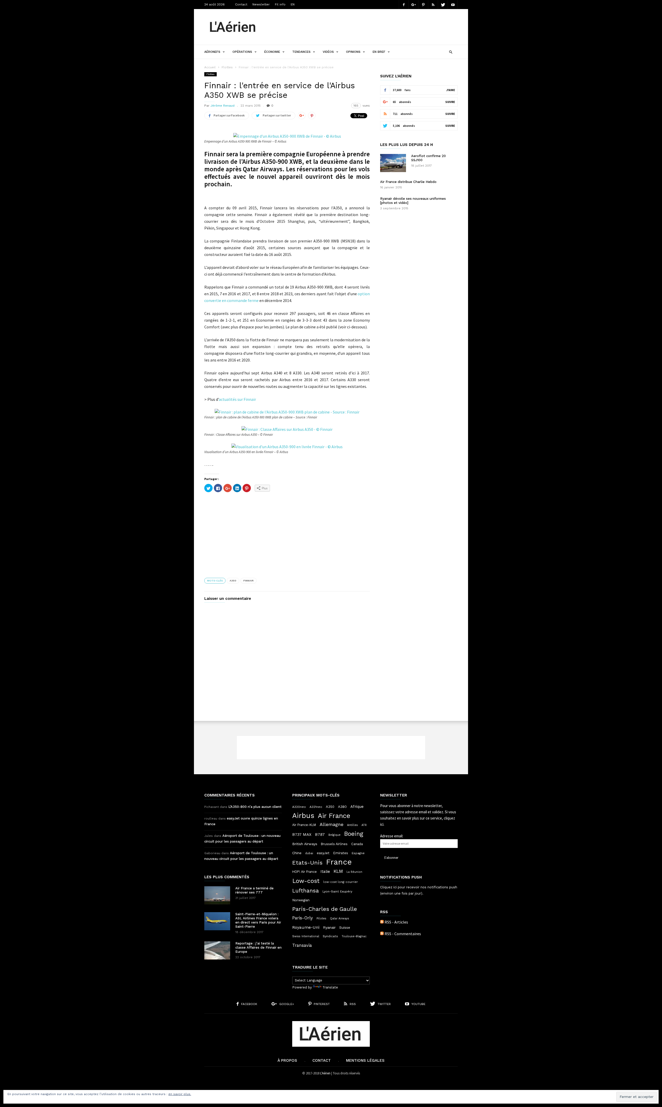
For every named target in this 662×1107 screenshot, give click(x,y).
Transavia (302, 945)
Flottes (227, 67)
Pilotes (321, 918)
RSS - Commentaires (403, 933)
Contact (241, 4)
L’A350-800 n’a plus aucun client (255, 807)
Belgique (334, 835)
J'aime (450, 90)
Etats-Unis (307, 862)
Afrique (357, 806)
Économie (272, 52)
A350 (233, 580)
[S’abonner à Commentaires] (382, 933)
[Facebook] (404, 4)
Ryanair (329, 927)
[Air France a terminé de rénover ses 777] (217, 895)
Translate (330, 987)
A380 (342, 807)
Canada (357, 844)
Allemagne (331, 824)
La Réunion (354, 872)
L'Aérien (325, 1073)
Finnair (248, 580)
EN (293, 4)
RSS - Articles (396, 922)
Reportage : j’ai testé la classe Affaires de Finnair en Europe (258, 947)
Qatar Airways (339, 918)
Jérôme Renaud (222, 105)
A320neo (299, 807)
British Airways (304, 844)
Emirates (340, 853)
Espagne (358, 853)
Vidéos (328, 52)
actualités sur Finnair (237, 399)
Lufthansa (305, 891)
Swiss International (305, 936)
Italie (325, 871)
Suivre (450, 102)
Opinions (353, 52)
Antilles (352, 825)
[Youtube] (453, 4)
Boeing (353, 834)
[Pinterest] (423, 4)
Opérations (242, 52)
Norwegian (301, 900)
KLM (338, 871)
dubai (309, 853)
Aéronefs (212, 52)
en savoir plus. (179, 1094)
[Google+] (413, 4)
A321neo (316, 807)
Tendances (301, 52)
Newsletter (261, 4)
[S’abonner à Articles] (382, 922)
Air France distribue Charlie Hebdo (408, 182)
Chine (297, 853)
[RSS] (433, 4)
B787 (320, 834)
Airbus (303, 816)
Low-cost (306, 881)
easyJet (323, 853)
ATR (364, 825)
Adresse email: (391, 835)
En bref (379, 52)
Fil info (280, 4)
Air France (334, 816)
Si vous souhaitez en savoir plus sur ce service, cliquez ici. (418, 818)
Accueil (210, 67)
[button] (450, 51)
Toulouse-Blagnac (354, 936)
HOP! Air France (304, 872)
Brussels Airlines (334, 844)
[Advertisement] (363, 27)
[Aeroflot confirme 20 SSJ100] (393, 163)
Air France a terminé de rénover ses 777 (254, 890)
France (339, 862)
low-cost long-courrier (340, 882)
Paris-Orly (302, 917)
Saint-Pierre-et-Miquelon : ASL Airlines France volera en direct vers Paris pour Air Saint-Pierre (258, 920)
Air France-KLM (304, 825)
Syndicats (330, 936)
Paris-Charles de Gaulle (324, 909)
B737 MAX (301, 834)
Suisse (344, 927)
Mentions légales (365, 1060)
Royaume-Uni (305, 927)
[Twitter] (443, 4)
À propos (287, 1060)
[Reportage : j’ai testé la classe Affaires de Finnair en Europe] (217, 950)
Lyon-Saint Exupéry (337, 891)
